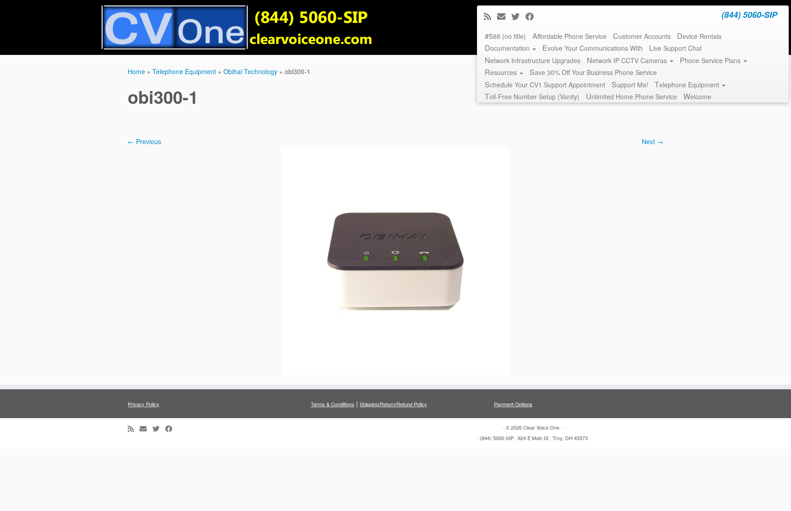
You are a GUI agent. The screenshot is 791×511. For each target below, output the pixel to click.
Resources (502, 72)
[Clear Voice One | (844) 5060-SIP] (237, 27)
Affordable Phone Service (569, 36)
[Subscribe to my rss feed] (490, 16)
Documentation (508, 48)
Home (136, 71)
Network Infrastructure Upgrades (532, 60)
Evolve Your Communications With (592, 48)
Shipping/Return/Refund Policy (393, 404)
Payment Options (513, 404)
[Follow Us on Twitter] (518, 16)
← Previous (144, 141)
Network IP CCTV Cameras (628, 60)
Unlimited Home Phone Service (631, 96)
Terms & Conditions (332, 404)
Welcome (697, 96)
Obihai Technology (250, 71)
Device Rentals (699, 36)
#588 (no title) (505, 36)
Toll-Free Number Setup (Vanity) (532, 96)
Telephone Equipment (688, 84)
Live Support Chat (675, 48)
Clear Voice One (541, 427)
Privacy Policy (143, 404)
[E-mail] (504, 16)
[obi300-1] (395, 259)
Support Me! (630, 84)
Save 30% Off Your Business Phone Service (593, 72)
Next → (652, 141)
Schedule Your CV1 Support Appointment (545, 84)
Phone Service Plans (711, 60)
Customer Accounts (642, 36)
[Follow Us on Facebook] (533, 16)
